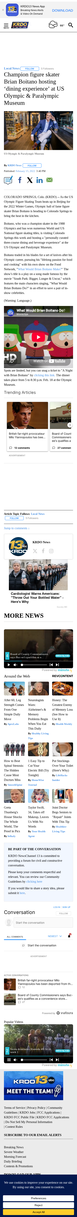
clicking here (34, 881)
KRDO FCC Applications (53, 1117)
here (22, 893)
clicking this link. (44, 375)
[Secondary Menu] (9, 25)
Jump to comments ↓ (17, 528)
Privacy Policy (36, 1107)
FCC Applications (48, 1112)
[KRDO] (21, 25)
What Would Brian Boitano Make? (39, 269)
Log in (56, 907)
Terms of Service (14, 1107)
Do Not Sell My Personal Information (28, 1122)
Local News (37, 513)
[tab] (15, 936)
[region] (38, 961)
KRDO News (15, 165)
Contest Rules (14, 1126)
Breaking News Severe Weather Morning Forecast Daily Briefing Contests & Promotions (18, 1157)
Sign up (66, 907)
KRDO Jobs (27, 1112)
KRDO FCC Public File (19, 1117)
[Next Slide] (69, 425)
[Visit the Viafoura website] (64, 1013)
